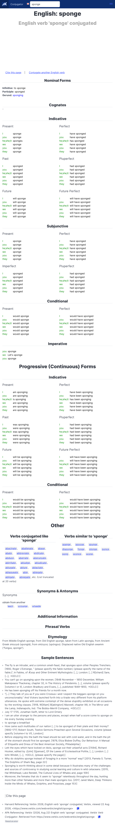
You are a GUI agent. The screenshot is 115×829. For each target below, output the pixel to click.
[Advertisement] (57, 47)
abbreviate (23, 553)
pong (65, 553)
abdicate (39, 553)
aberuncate (39, 557)
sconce (77, 553)
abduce (9, 557)
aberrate (23, 557)
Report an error (11, 821)
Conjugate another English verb (47, 72)
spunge (93, 544)
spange (66, 544)
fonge (81, 549)
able (25, 572)
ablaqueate (11, 572)
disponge (67, 549)
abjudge (25, 562)
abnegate (24, 577)
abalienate (27, 548)
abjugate (10, 567)
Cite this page (13, 72)
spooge (79, 544)
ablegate (38, 572)
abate (8, 553)
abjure (23, 567)
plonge (93, 549)
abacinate (10, 548)
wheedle (36, 606)
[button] (111, 4)
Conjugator (16, 4)
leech (10, 606)
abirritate (10, 562)
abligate (10, 577)
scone (89, 553)
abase (41, 548)
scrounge (22, 606)
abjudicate (41, 562)
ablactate (37, 567)
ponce (105, 549)
